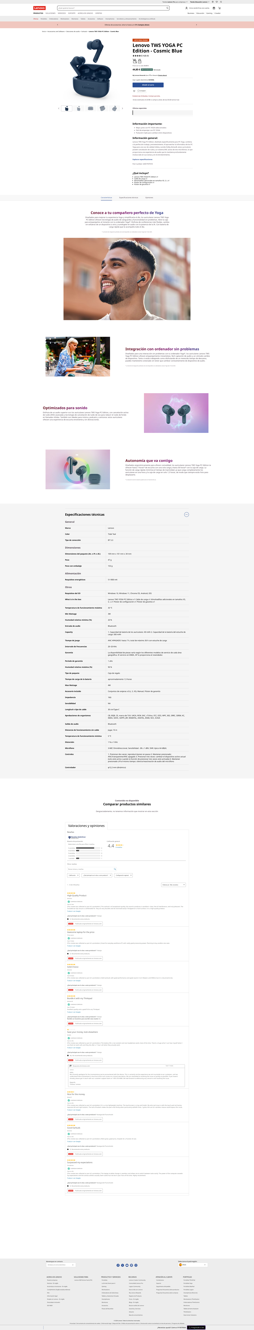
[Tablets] (86, 18)
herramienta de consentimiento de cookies (88, 1323)
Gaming (104, 1286)
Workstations (106, 1289)
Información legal (52, 1296)
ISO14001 (50, 1305)
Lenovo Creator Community (137, 1280)
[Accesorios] (95, 18)
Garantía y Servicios (134, 1309)
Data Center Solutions (190, 1315)
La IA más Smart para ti (108, 1283)
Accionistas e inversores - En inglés (57, 1286)
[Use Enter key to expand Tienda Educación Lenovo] (208, 2)
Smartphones (106, 1299)
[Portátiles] (47, 18)
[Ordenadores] (59, 18)
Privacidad (73, 1323)
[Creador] (221, 13)
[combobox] (111, 8)
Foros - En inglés (134, 1299)
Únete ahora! (162, 75)
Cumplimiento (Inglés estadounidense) (58, 1289)
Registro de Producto (135, 1296)
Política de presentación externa (131, 1323)
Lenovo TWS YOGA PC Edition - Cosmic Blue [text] (104, 31)
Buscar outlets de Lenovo (136, 1305)
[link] (221, 2)
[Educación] (204, 13)
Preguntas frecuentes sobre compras (167, 1293)
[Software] (103, 18)
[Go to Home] (39, 8)
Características (106, 197)
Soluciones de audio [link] (73, 31)
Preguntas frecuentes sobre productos (167, 1289)
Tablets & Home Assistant (191, 1309)
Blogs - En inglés (134, 1302)
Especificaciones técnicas (128, 197)
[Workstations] (70, 18)
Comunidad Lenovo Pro (136, 1283)
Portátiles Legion (189, 1289)
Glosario (131, 1312)
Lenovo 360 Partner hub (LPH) (83, 1280)
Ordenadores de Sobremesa (110, 1293)
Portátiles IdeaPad (189, 1286)
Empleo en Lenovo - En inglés (55, 1299)
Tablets (186, 1296)
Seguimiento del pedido (163, 1286)
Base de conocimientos (136, 1315)
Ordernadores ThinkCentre (191, 1302)
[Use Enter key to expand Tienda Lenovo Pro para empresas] (187, 2)
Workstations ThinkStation (191, 1299)
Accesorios (105, 1305)
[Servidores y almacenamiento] (137, 18)
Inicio (44, 31)
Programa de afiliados (178, 1323)
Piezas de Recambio (107, 1309)
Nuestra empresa (52, 1280)
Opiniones (149, 197)
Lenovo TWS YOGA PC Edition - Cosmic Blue (158, 48)
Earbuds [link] (84, 31)
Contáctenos (160, 1280)
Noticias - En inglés (52, 1283)
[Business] (194, 13)
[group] (66, 108)
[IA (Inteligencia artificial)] (155, 18)
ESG (48, 1293)
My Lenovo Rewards (135, 1293)
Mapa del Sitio (117, 1323)
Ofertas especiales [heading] (140, 108)
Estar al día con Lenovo (136, 1289)
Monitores (105, 1302)
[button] (213, 2)
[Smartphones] (115, 18)
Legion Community (134, 1286)
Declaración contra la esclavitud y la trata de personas (156, 1323)
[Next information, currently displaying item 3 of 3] (196, 25)
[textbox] (193, 1265)
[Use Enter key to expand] (210, 8)
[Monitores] (79, 18)
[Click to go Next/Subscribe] (73, 1265)
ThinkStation (187, 1312)
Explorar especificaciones (142, 159)
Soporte (158, 1283)
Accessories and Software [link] (56, 31)
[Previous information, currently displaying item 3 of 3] (57, 25)
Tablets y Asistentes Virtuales (110, 1296)
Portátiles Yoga (188, 1283)
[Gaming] (213, 13)
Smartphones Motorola (190, 1293)
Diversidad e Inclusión (53, 1302)
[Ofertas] (39, 18)
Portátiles (104, 1280)
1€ (150, 75)
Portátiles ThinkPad (189, 1280)
